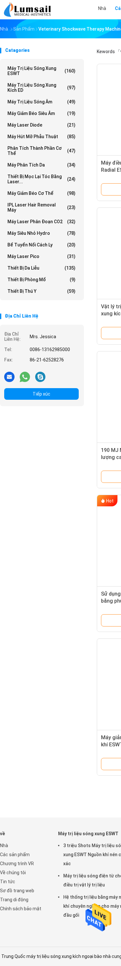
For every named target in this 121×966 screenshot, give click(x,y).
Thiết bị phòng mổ (41, 279)
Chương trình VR (17, 863)
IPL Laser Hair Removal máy (41, 207)
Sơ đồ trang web (17, 890)
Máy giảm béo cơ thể (41, 193)
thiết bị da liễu (41, 268)
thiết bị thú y (41, 291)
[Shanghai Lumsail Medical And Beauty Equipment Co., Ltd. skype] (40, 376)
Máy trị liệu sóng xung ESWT (41, 71)
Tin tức (7, 881)
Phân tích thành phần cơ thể (41, 151)
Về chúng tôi (13, 872)
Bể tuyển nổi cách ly (41, 244)
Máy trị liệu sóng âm (41, 101)
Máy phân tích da (41, 164)
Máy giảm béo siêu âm (41, 113)
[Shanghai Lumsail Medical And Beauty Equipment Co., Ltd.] (28, 9)
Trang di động (14, 899)
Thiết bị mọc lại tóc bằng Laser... (41, 179)
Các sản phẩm (15, 854)
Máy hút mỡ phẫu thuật (41, 136)
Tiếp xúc (41, 394)
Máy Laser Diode (41, 125)
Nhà (4, 845)
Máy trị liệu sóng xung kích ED (41, 87)
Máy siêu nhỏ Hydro (41, 233)
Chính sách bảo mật (20, 908)
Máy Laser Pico (41, 256)
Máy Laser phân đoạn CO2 (41, 221)
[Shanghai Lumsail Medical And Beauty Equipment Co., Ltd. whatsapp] (25, 376)
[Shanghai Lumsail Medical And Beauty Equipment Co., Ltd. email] (9, 376)
